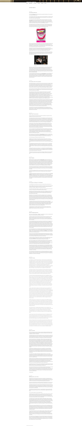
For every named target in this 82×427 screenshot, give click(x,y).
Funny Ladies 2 (31, 20)
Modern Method (42, 134)
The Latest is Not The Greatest (35, 81)
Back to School (32, 330)
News (27, 3)
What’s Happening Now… (34, 212)
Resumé (45, 3)
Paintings (39, 3)
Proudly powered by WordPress (29, 425)
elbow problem (42, 159)
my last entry (34, 14)
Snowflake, (45, 230)
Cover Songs (35, 3)
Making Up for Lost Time (33, 376)
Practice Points (32, 257)
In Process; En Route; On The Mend (36, 182)
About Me (42, 3)
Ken (32, 185)
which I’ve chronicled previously (33, 71)
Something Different (33, 12)
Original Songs (30, 3)
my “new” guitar (44, 73)
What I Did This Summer (33, 113)
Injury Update (31, 157)
